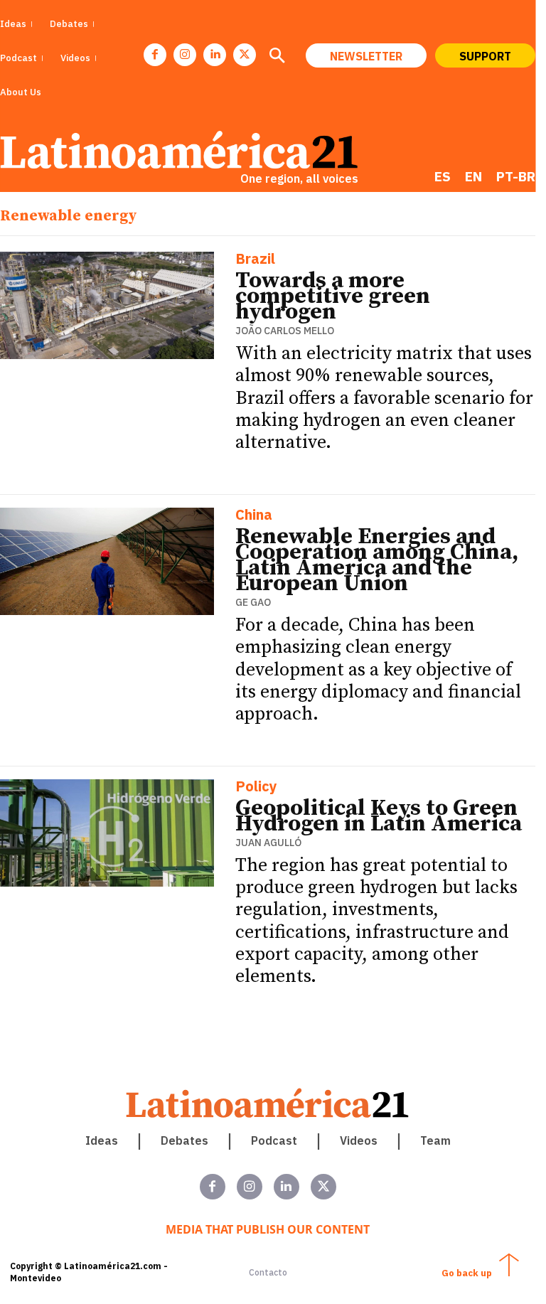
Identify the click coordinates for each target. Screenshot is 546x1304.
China (253, 516)
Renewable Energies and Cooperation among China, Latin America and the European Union (376, 560)
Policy (256, 787)
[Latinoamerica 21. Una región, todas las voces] (268, 1103)
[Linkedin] (214, 54)
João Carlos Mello (284, 330)
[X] (244, 54)
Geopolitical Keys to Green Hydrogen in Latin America (378, 816)
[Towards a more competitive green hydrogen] (107, 305)
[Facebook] (155, 54)
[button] (276, 57)
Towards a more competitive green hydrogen (332, 296)
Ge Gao (253, 602)
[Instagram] (184, 54)
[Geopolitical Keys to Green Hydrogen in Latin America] (107, 833)
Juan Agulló (268, 842)
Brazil (255, 260)
